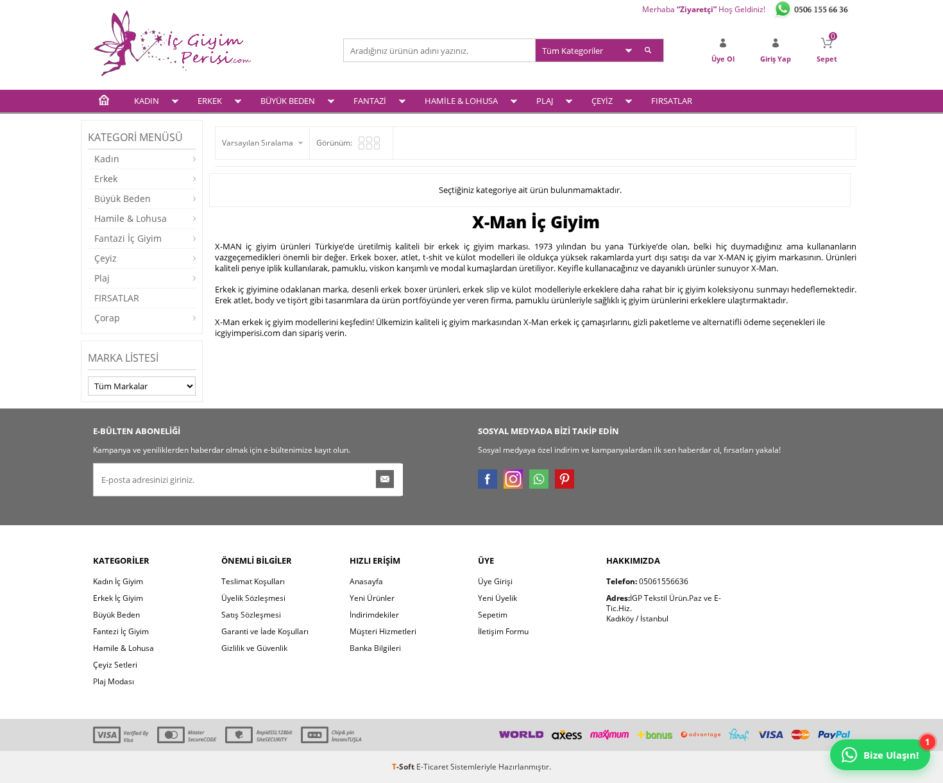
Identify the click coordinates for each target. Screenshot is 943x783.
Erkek (105, 179)
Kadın (106, 159)
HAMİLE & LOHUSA (461, 100)
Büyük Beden (122, 198)
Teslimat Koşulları (253, 581)
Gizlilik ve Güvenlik (254, 648)
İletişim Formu (503, 631)
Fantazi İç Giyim (128, 238)
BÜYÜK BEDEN (287, 100)
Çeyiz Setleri (115, 664)
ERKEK (210, 100)
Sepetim (492, 614)
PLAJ (544, 100)
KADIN (146, 100)
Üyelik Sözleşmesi (253, 598)
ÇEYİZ (602, 100)
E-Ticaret (432, 766)
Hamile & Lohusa (130, 218)
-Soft (404, 766)
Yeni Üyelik (497, 598)
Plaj (102, 278)
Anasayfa (366, 581)
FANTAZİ (369, 100)
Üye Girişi (495, 581)
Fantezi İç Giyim (121, 631)
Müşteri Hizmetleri (383, 631)
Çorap (107, 318)
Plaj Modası (113, 681)
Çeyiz (105, 258)
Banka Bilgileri (375, 648)
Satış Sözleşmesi (251, 614)
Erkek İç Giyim (118, 598)
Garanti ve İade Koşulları (265, 631)
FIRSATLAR (671, 100)
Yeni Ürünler (372, 598)
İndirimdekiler (374, 614)
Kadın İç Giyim (118, 581)
